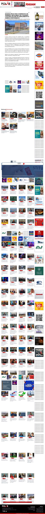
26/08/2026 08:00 (5, 282)
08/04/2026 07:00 (13, 118)
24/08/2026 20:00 (13, 437)
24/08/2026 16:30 (5, 478)
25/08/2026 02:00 (22, 396)
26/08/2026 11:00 (13, 270)
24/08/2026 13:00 (31, 499)
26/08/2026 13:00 (31, 258)
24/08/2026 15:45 (31, 478)
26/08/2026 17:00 (31, 247)
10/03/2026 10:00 (13, 129)
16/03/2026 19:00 (30, 118)
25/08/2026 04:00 (5, 396)
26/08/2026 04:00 (5, 293)
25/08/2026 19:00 (22, 317)
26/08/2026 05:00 (31, 282)
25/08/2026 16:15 (5, 340)
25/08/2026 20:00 (13, 317)
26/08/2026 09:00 (31, 270)
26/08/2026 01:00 (31, 293)
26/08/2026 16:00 (5, 258)
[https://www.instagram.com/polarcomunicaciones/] (12, 4)
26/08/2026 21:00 (22, 201)
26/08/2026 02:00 (22, 293)
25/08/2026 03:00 (13, 396)
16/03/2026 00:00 (4, 129)
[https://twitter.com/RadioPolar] (12, 3)
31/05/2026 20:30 (4, 118)
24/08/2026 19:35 (22, 437)
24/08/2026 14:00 (22, 499)
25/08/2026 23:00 (13, 305)
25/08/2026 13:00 (22, 352)
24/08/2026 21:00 (5, 437)
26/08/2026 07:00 (13, 282)
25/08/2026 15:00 (5, 352)
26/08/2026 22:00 (14, 201)
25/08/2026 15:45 (22, 340)
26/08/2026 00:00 (5, 305)
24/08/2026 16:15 (13, 478)
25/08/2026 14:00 (13, 352)
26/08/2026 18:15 (31, 224)
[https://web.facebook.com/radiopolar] (12, 2)
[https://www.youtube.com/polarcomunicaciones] (12, 5)
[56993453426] (12, 1)
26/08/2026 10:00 (22, 270)
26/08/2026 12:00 (5, 270)
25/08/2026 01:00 (31, 396)
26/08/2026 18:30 (22, 224)
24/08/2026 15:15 (5, 499)
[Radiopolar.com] (1, 7)
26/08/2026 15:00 (13, 258)
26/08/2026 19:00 (5, 224)
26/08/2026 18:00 (5, 247)
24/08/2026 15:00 (13, 499)
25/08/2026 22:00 (22, 305)
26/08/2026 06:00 (22, 282)
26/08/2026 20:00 (15, 161)
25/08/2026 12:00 (31, 352)
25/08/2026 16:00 (13, 340)
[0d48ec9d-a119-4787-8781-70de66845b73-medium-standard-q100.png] (5, 5)
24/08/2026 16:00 (22, 478)
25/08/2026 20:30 (5, 317)
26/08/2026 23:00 (5, 201)
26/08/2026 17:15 (22, 247)
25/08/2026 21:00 (31, 305)
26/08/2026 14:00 (22, 258)
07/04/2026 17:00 (21, 118)
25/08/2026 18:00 (31, 317)
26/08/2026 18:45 (14, 224)
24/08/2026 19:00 (31, 437)
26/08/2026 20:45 (31, 201)
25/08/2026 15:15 (31, 340)
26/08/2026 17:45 (13, 247)
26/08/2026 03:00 (13, 293)
